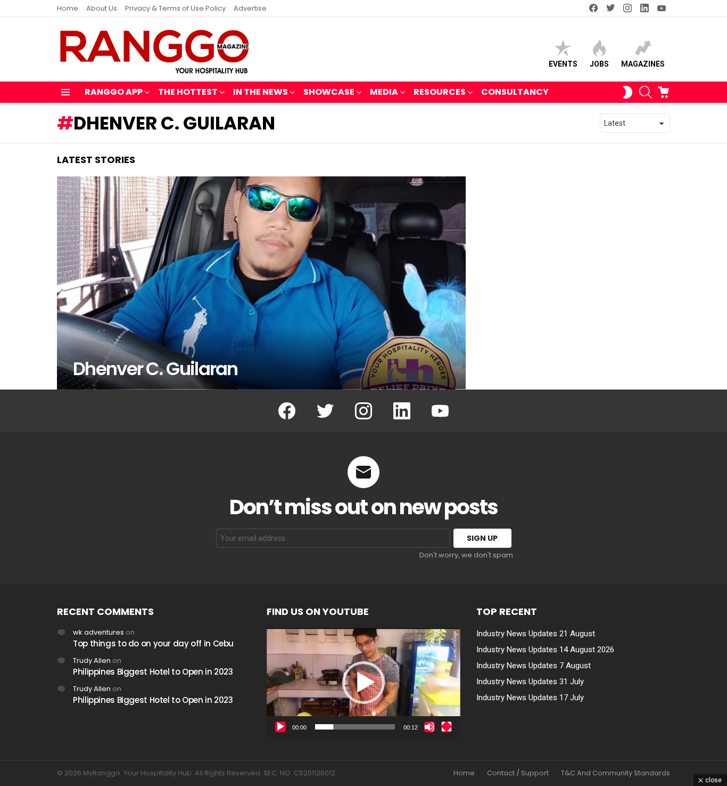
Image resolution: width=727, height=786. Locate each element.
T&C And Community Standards (615, 773)
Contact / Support (518, 773)
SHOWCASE (328, 92)
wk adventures (98, 632)
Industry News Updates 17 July (530, 697)
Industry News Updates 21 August (535, 633)
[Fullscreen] (446, 727)
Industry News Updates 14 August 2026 (545, 649)
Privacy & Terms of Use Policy (175, 8)
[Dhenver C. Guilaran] (261, 283)
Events (563, 64)
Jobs (599, 64)
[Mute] (429, 727)
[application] (363, 683)
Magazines (643, 64)
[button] (363, 682)
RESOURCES (440, 92)
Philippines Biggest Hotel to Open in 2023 (153, 671)
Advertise (250, 8)
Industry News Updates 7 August (533, 665)
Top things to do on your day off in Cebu (153, 643)
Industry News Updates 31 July (530, 681)
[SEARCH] (645, 92)
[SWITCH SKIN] (627, 92)
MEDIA (384, 92)
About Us (101, 8)
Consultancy (515, 92)
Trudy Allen (92, 660)
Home (67, 8)
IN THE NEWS (260, 92)
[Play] (280, 727)
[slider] (355, 727)
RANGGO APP (114, 92)
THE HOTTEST (188, 92)
